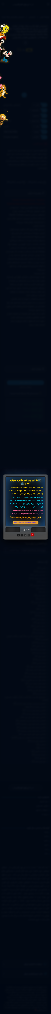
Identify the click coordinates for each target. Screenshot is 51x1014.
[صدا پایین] (22, 535)
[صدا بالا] (18, 535)
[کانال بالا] (25, 535)
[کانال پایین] (28, 535)
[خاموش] (32, 534)
